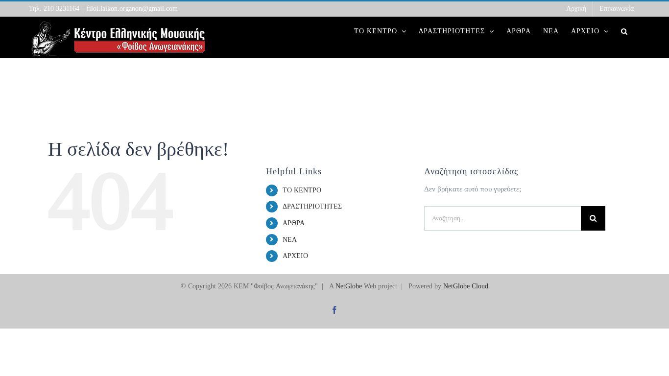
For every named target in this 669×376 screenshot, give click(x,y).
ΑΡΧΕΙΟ (295, 255)
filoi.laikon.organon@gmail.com (132, 8)
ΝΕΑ (290, 239)
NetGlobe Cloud (465, 286)
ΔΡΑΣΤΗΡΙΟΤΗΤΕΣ (312, 206)
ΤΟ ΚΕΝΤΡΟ (302, 190)
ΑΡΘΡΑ (294, 223)
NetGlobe (348, 286)
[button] (624, 31)
